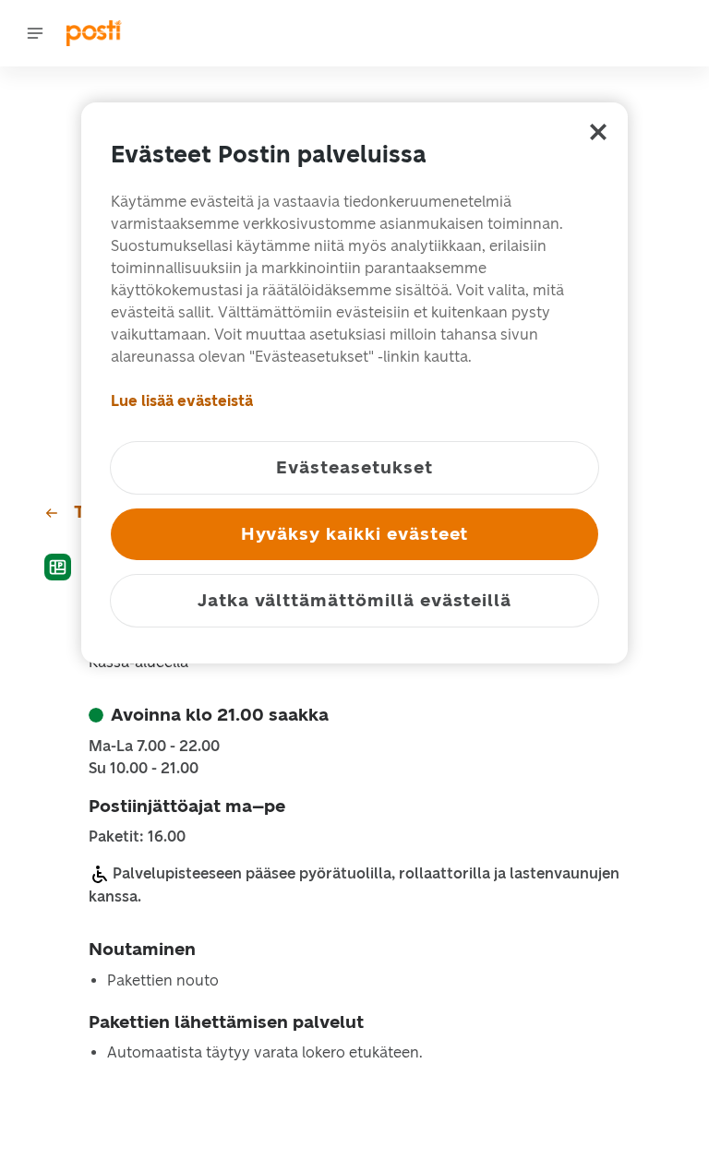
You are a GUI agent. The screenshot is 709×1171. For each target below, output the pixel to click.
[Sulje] (598, 132)
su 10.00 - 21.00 (143, 768)
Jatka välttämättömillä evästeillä (354, 600)
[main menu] (35, 33)
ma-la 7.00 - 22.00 (154, 746)
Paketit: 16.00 (137, 837)
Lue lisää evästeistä (182, 401)
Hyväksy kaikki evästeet (355, 533)
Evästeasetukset (354, 467)
